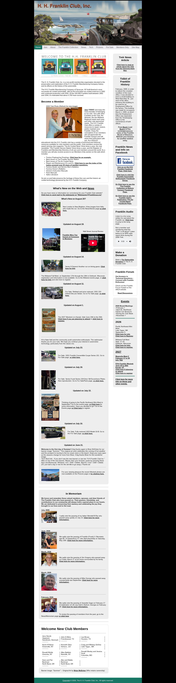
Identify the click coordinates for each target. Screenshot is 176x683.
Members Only (122, 46)
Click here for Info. (123, 345)
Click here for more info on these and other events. (124, 381)
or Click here (94, 404)
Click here (129, 220)
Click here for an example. (80, 157)
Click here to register (124, 373)
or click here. (75, 357)
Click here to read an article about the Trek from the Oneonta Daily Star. (125, 67)
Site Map (135, 47)
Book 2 (122, 129)
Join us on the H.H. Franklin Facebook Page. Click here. (125, 169)
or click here (64, 616)
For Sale (110, 46)
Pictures (100, 46)
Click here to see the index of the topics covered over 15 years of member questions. (74, 164)
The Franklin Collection (68, 46)
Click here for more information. (80, 540)
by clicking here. (97, 474)
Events (125, 301)
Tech (91, 46)
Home (38, 47)
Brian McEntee (80, 671)
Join (45, 46)
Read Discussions (125, 293)
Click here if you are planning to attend (74, 319)
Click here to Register (124, 336)
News (84, 46)
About (53, 46)
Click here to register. (124, 347)
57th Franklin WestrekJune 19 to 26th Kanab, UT (124, 365)
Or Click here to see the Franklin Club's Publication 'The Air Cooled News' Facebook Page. (125, 199)
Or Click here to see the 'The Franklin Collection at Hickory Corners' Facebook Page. (125, 188)
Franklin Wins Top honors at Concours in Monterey (65, 240)
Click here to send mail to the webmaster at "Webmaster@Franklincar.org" (71, 195)
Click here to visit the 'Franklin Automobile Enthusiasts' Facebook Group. (125, 177)
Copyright (66, 680)
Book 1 (126, 127)
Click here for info (123, 334)
